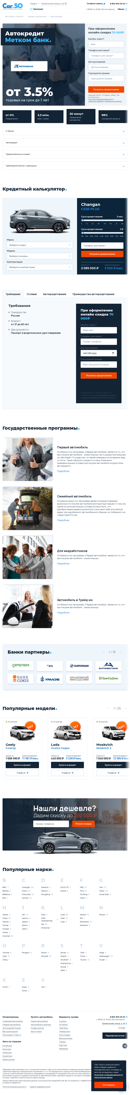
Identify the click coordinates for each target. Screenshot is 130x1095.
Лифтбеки (63, 1028)
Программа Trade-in (12, 1035)
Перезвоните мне (114, 1035)
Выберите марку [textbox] (18, 245)
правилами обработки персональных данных (105, 101)
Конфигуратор (37, 1028)
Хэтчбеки (63, 1024)
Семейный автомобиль (13, 1021)
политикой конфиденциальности (100, 99)
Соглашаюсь (109, 1085)
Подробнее (63, 471)
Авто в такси (36, 1031)
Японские (7, 1049)
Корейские (7, 1056)
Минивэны (63, 1048)
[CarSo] (14, 6)
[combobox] (40, 245)
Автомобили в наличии (41, 1024)
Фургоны (63, 1045)
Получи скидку (83, 824)
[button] (104, 652)
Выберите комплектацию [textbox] (22, 267)
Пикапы (62, 1042)
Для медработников (12, 1028)
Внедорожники (65, 1038)
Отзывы (121, 1027)
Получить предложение (106, 89)
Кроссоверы (64, 1035)
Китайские (7, 1046)
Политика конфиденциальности (14, 1087)
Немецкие (7, 1052)
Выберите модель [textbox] (19, 256)
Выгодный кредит (10, 1031)
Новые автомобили (39, 1021)
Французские (9, 1059)
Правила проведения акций (40, 1087)
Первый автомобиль (12, 1024)
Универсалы (64, 1031)
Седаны (62, 1021)
